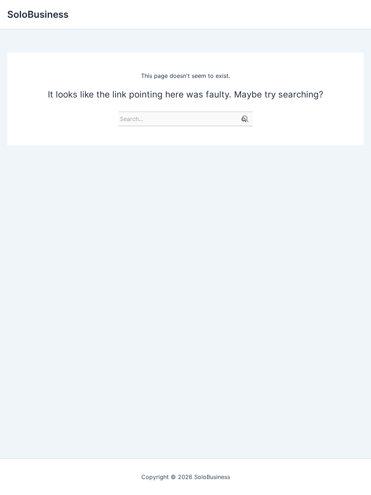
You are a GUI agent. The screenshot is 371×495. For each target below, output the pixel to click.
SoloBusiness (37, 14)
